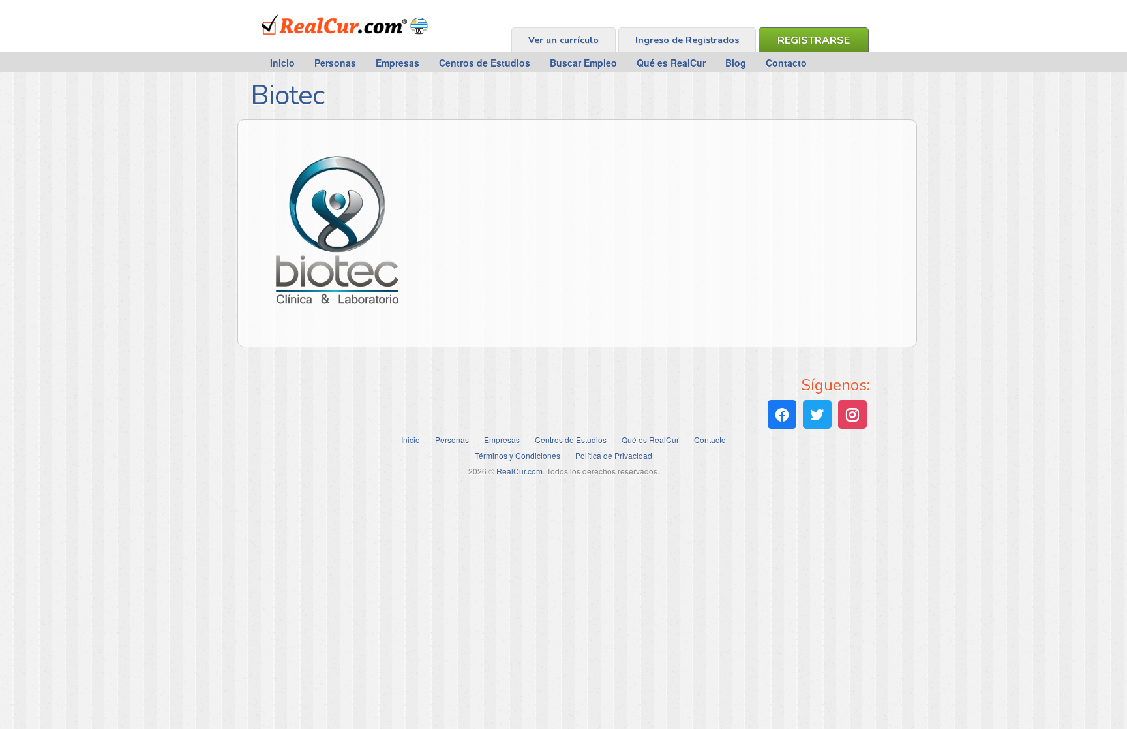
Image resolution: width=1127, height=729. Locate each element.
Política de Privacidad (613, 455)
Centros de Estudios (484, 62)
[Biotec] (334, 310)
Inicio (282, 62)
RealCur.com (315, 41)
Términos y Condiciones (517, 455)
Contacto (786, 62)
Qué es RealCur (671, 62)
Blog (735, 62)
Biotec (287, 95)
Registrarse (813, 40)
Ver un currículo (563, 40)
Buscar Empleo (583, 62)
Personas (335, 62)
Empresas (397, 62)
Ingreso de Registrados (687, 40)
